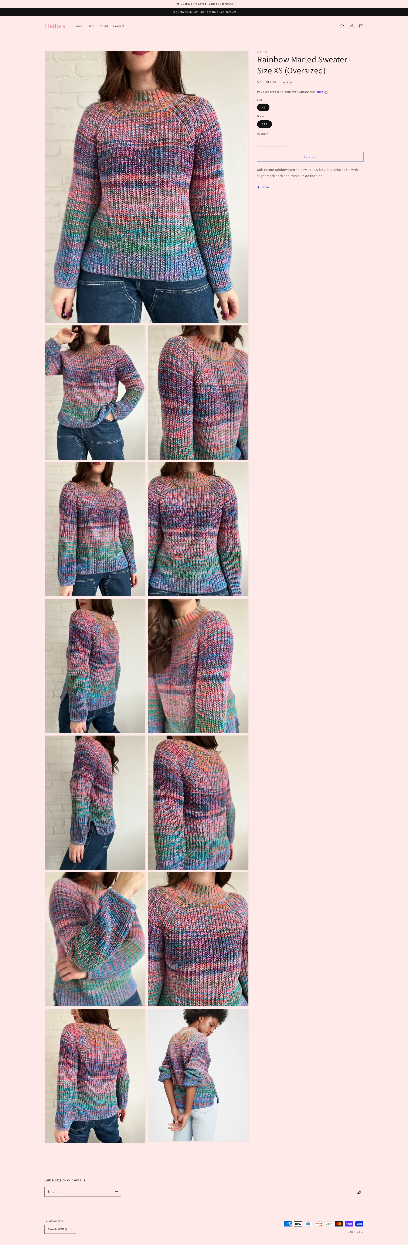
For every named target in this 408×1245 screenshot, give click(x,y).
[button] (342, 26)
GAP (265, 124)
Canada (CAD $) (57, 1229)
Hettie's (359, 1232)
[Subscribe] (116, 1191)
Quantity (262, 133)
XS (263, 107)
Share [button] (266, 187)
